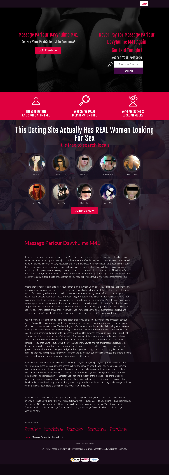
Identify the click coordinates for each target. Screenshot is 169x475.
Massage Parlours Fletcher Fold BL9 (75, 429)
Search (129, 71)
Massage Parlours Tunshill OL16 (33, 429)
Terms (77, 443)
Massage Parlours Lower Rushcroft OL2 (53, 429)
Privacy (85, 443)
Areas (91, 443)
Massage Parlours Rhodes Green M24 (118, 429)
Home (28, 437)
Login (144, 3)
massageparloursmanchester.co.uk (90, 448)
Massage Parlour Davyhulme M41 (62, 243)
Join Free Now (48, 50)
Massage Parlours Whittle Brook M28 (97, 429)
